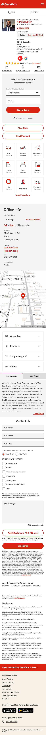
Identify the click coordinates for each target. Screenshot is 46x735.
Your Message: (9, 504)
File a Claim (23, 128)
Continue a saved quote (23, 118)
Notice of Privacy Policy (10, 692)
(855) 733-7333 (26, 575)
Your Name (8, 428)
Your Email (8, 444)
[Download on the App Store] (9, 710)
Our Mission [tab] (11, 376)
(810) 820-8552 (23, 28)
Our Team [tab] (34, 376)
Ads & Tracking (7, 679)
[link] (11, 4)
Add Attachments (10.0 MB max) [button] (23, 533)
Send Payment (23, 136)
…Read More (38, 413)
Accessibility (6, 686)
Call (5, 225)
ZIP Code (11, 101)
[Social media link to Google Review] (25, 58)
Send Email (23, 546)
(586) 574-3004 (11, 251)
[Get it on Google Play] (25, 710)
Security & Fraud (8, 682)
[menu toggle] (42, 4)
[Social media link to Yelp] (20, 58)
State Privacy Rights (9, 695)
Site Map (5, 699)
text (12, 225)
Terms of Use (6, 689)
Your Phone (8, 436)
